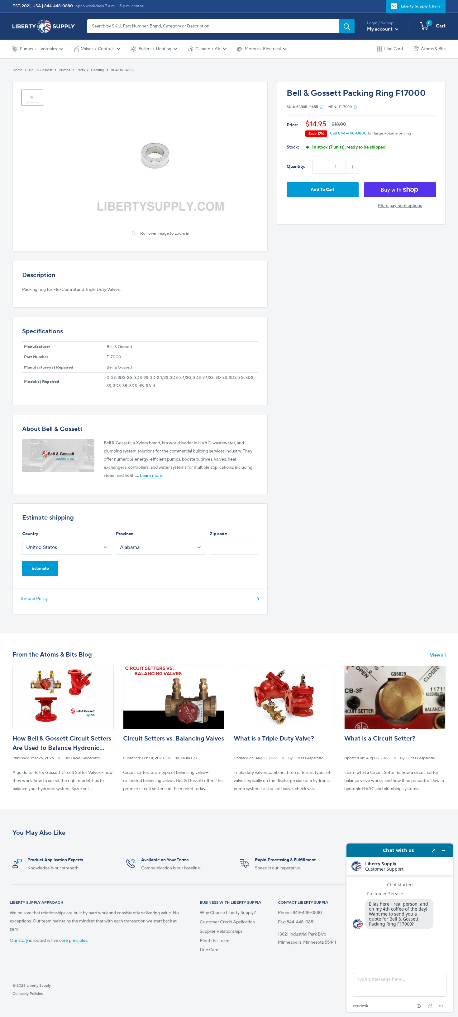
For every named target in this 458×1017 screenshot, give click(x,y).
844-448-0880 (58, 5)
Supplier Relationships (221, 931)
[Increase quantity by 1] (352, 167)
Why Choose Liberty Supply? (228, 913)
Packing (97, 69)
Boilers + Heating (154, 49)
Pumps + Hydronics (38, 49)
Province (124, 534)
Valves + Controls (97, 49)
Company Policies (27, 993)
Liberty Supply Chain (420, 6)
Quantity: (296, 167)
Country (30, 534)
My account (380, 29)
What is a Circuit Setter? (379, 739)
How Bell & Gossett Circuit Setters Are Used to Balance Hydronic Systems (61, 748)
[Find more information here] (399, 928)
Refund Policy (34, 599)
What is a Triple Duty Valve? (274, 739)
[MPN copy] (355, 107)
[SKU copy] (321, 107)
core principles (73, 940)
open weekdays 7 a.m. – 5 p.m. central (109, 5)
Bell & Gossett (40, 69)
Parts (80, 69)
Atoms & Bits (433, 49)
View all (438, 655)
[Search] (347, 26)
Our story (19, 940)
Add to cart (322, 190)
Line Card (393, 49)
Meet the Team (214, 941)
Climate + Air (207, 49)
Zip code (218, 534)
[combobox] (213, 26)
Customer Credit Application (227, 922)
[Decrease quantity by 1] (319, 167)
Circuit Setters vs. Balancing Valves (173, 739)
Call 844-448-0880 (348, 133)
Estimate (40, 568)
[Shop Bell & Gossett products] (58, 455)
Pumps (64, 69)
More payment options (400, 205)
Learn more (151, 475)
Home (17, 69)
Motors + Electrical (263, 49)
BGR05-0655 (122, 69)
